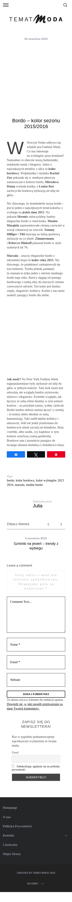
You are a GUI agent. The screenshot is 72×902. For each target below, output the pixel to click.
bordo (10, 480)
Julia (37, 505)
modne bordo (34, 484)
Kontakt (8, 835)
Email (15, 752)
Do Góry (32, 883)
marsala (19, 484)
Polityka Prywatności (17, 826)
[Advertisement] (36, 80)
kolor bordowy (25, 480)
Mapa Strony (12, 854)
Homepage (10, 807)
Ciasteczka (10, 844)
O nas (7, 817)
